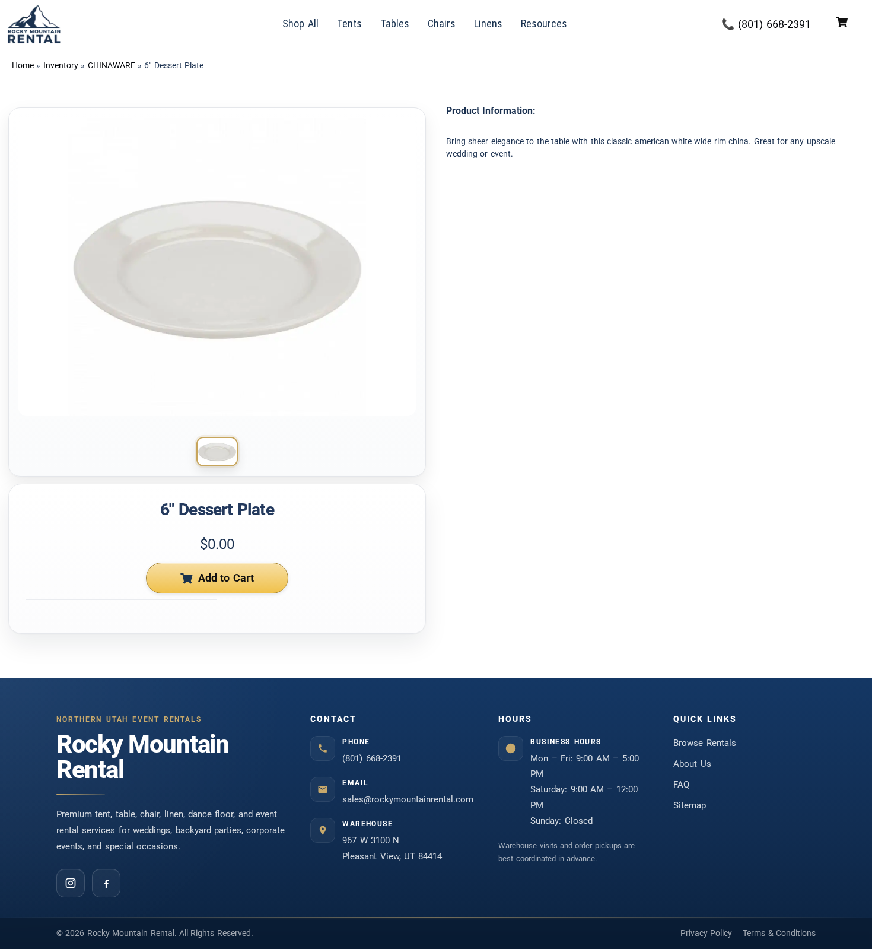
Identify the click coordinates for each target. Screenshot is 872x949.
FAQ (681, 784)
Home (23, 65)
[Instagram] (70, 883)
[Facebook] (106, 883)
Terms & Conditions (779, 933)
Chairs (442, 23)
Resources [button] (544, 23)
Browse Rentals (704, 743)
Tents (349, 23)
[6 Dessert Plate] (217, 451)
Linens (488, 23)
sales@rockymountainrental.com (407, 799)
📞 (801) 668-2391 (766, 24)
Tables (394, 23)
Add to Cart (226, 578)
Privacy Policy (706, 933)
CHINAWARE (111, 65)
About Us (692, 763)
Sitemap (689, 805)
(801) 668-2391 (372, 758)
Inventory (60, 65)
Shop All (300, 23)
